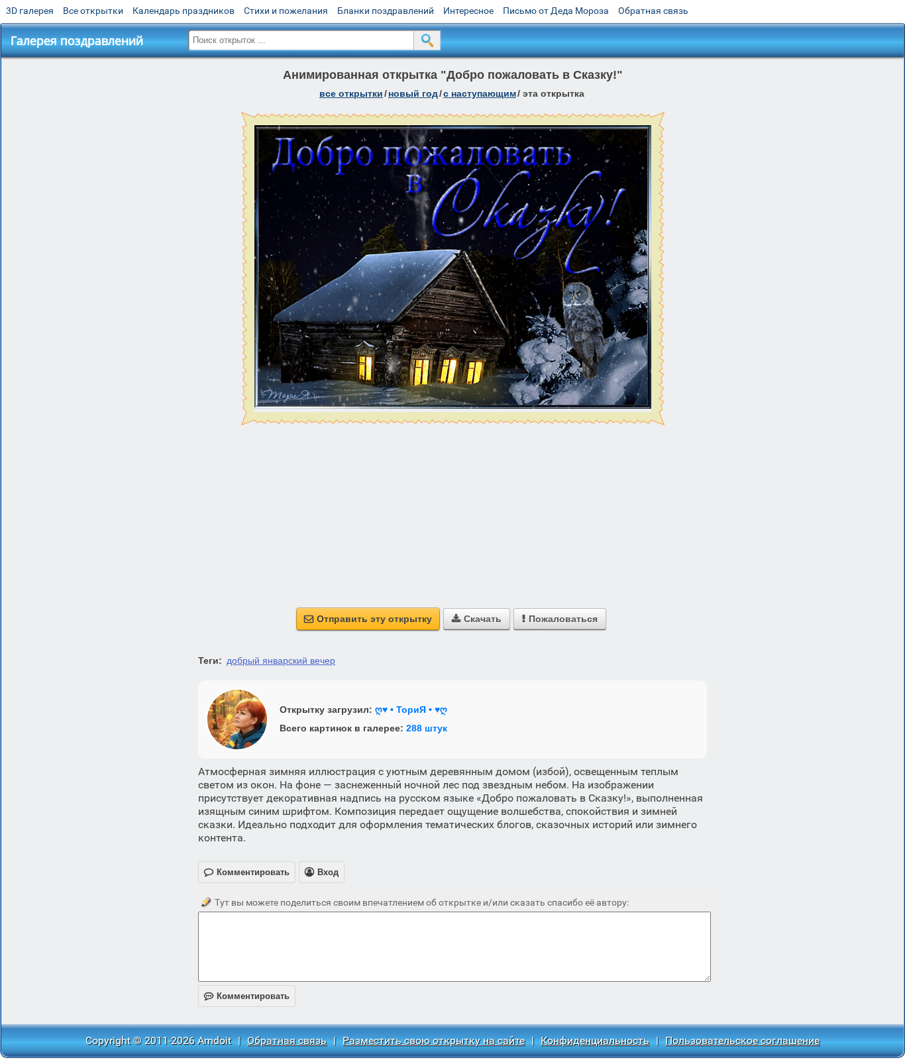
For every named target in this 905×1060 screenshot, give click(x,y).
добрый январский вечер (281, 660)
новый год (413, 93)
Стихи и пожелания (286, 10)
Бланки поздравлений (385, 10)
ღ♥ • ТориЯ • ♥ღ (411, 709)
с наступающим (479, 93)
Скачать (477, 618)
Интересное (468, 10)
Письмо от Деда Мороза (556, 10)
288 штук (426, 728)
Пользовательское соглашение (742, 1040)
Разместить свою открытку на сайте (434, 1040)
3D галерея (30, 10)
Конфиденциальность (595, 1040)
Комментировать (247, 996)
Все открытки (93, 10)
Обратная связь (653, 10)
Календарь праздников (184, 10)
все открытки (351, 93)
